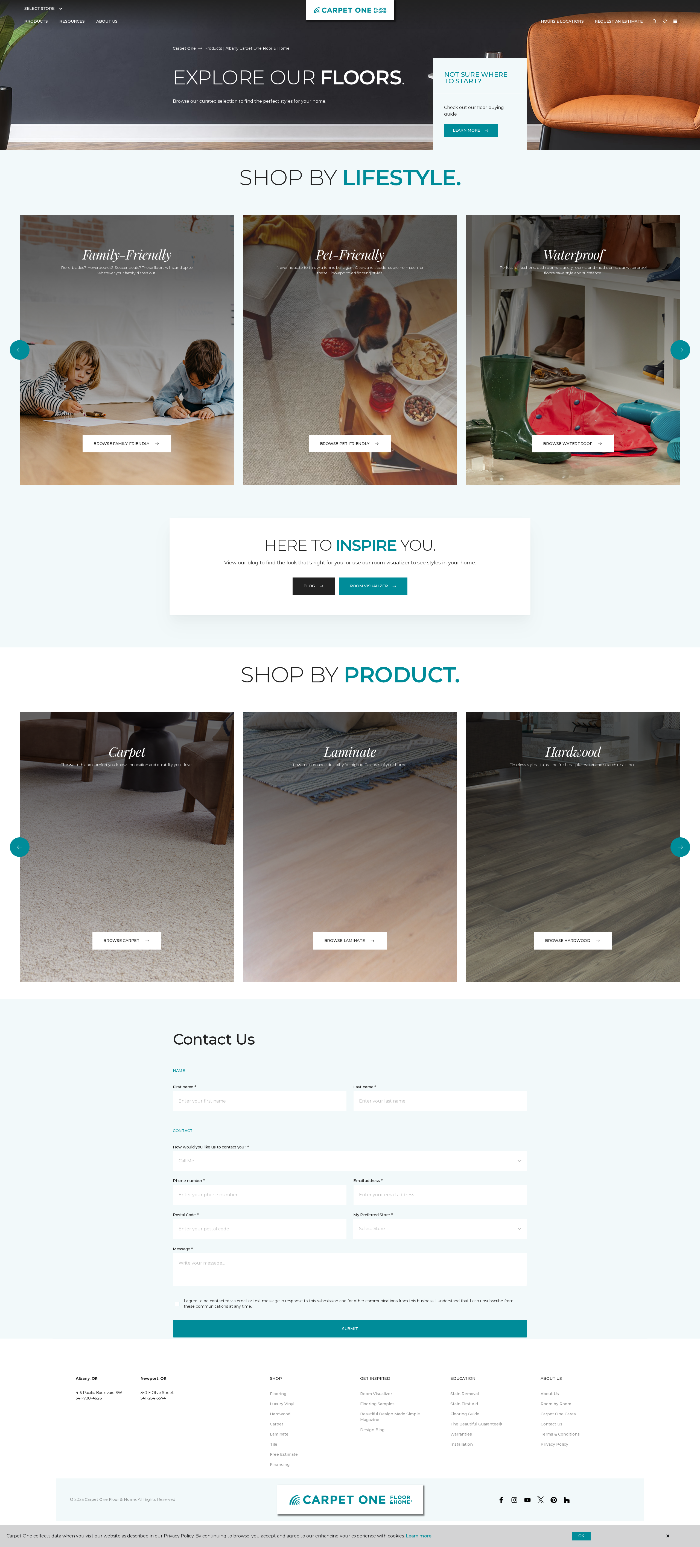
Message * (182, 1249)
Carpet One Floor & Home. (111, 1499)
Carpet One (184, 48)
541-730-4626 (89, 1398)
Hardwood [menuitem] (280, 1414)
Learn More (466, 130)
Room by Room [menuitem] (556, 1403)
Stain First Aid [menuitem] (464, 1403)
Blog (309, 586)
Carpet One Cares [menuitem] (558, 1414)
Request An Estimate (619, 21)
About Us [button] (107, 21)
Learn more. (419, 1536)
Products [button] (36, 21)
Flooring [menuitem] (278, 1393)
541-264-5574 (153, 1398)
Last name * (364, 1087)
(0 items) (675, 21)
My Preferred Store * (372, 1215)
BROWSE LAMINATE (344, 940)
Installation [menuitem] (461, 1444)
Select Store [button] (39, 8)
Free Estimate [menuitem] (284, 1454)
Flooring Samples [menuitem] (377, 1403)
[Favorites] (665, 22)
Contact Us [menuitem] (551, 1424)
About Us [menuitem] (550, 1393)
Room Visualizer (369, 586)
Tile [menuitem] (273, 1444)
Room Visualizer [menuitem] (376, 1393)
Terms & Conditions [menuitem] (560, 1434)
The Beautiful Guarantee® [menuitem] (476, 1424)
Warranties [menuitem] (461, 1434)
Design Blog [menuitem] (372, 1429)
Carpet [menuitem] (276, 1424)
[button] (654, 22)
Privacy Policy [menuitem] (554, 1444)
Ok (581, 1535)
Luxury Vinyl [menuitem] (282, 1403)
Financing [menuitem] (280, 1464)
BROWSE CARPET (121, 940)
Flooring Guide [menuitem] (464, 1414)
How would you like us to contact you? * (211, 1147)
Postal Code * (185, 1215)
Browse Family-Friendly (121, 443)
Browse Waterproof (567, 443)
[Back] (20, 350)
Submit (350, 1328)
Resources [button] (72, 21)
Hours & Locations (562, 21)
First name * (184, 1087)
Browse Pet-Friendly (344, 443)
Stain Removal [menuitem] (464, 1393)
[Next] (680, 350)
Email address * (368, 1181)
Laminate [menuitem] (279, 1434)
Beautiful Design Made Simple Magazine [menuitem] (390, 1417)
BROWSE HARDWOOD (567, 940)
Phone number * (189, 1181)
